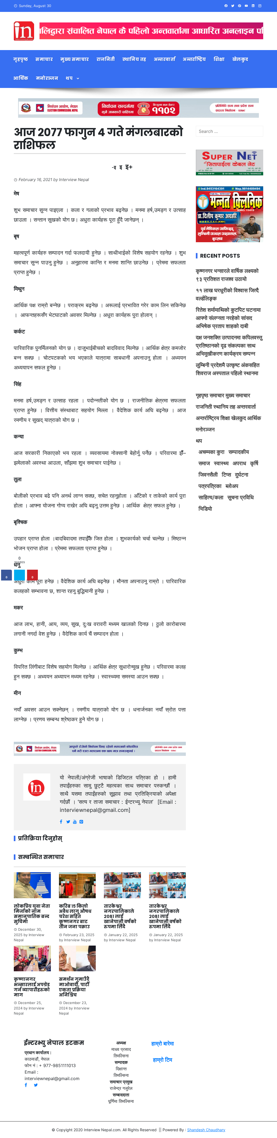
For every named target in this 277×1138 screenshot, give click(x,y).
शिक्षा (219, 59)
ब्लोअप (232, 486)
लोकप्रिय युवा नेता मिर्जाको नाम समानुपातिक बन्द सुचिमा (32, 914)
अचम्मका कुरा (212, 452)
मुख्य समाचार (74, 59)
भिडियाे (205, 509)
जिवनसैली (208, 474)
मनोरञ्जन (47, 78)
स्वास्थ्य (221, 463)
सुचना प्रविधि (240, 497)
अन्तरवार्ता (165, 59)
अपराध (239, 463)
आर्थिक (20, 78)
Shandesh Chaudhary (206, 1129)
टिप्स (226, 474)
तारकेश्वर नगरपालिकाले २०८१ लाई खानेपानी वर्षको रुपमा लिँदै (120, 916)
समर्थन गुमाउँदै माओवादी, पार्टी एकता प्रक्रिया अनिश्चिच (74, 987)
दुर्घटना (241, 474)
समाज (204, 463)
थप (69, 78)
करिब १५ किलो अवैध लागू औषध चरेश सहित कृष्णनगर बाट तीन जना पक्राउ (75, 916)
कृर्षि (254, 463)
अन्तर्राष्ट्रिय (194, 59)
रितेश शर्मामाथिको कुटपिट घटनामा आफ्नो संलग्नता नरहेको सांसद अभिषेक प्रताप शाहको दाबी (228, 318)
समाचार (44, 59)
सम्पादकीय (239, 452)
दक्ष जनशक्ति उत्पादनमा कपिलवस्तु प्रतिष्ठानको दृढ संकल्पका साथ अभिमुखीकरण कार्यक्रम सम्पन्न (229, 345)
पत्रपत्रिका (210, 486)
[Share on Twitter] (19, 575)
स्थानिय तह (134, 59)
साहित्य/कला (211, 497)
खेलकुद (240, 59)
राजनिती (106, 59)
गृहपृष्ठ (20, 59)
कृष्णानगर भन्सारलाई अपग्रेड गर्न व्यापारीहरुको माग (32, 987)
